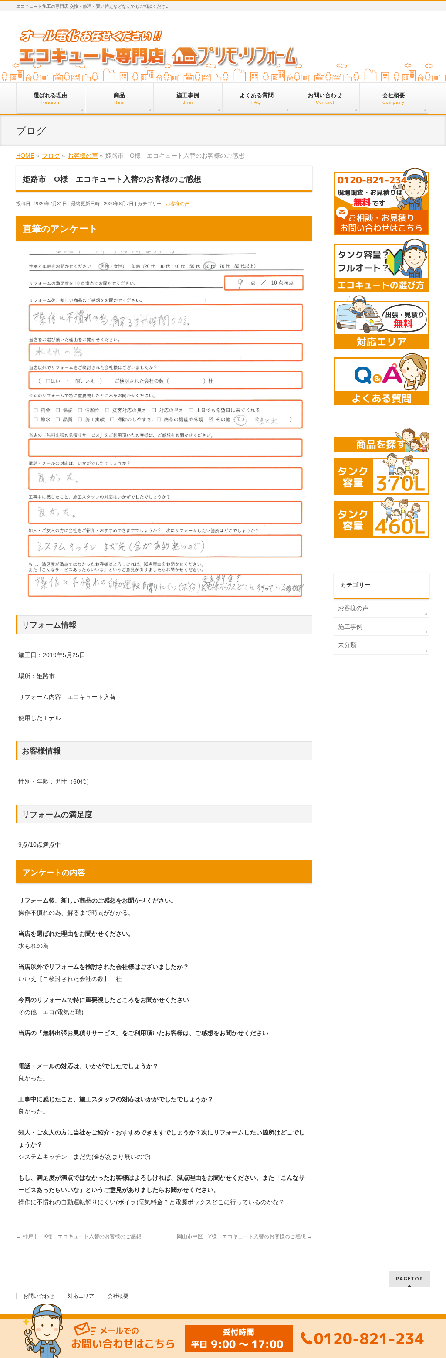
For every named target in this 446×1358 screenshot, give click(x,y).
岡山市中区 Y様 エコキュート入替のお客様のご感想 (244, 1236)
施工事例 (350, 626)
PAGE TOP (428, 1310)
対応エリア (81, 1296)
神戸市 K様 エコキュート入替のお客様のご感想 (78, 1236)
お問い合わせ (38, 1296)
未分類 (347, 645)
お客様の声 (177, 203)
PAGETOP (409, 1278)
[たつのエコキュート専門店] (158, 59)
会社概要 (118, 1296)
